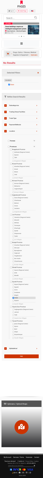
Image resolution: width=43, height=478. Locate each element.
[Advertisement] (21, 378)
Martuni (16, 203)
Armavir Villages (19, 192)
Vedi (15, 174)
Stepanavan (17, 233)
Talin (15, 157)
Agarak (16, 287)
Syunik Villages (18, 304)
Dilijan (16, 331)
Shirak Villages (18, 279)
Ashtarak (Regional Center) (22, 152)
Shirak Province (17, 267)
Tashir (16, 236)
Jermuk (16, 312)
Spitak (16, 230)
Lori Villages (18, 239)
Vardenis (17, 208)
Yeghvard (17, 253)
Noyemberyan (18, 334)
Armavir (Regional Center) (21, 183)
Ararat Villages (18, 178)
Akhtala (16, 222)
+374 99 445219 (31, 463)
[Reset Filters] (38, 72)
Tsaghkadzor (18, 256)
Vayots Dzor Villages (20, 318)
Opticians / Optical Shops (17, 404)
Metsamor (17, 186)
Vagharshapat (18, 188)
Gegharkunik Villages (20, 212)
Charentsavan (18, 261)
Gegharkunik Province (19, 195)
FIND (21, 356)
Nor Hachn (17, 258)
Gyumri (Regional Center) (21, 270)
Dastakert (17, 292)
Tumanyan (17, 225)
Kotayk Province (17, 242)
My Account (7, 457)
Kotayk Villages (18, 264)
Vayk (15, 315)
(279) (9, 23)
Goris (16, 290)
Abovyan (17, 248)
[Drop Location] (38, 80)
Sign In (12, 11)
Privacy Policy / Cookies (32, 461)
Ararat (16, 169)
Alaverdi (16, 220)
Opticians (34, 55)
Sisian (12, 84)
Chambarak (17, 200)
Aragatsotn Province (18, 149)
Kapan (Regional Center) (21, 284)
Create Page (22, 11)
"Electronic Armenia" (10, 461)
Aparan (16, 155)
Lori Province (16, 214)
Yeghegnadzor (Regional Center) (23, 309)
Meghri (16, 295)
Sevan (16, 206)
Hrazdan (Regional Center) (22, 245)
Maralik (16, 275)
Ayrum (16, 326)
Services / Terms (18, 457)
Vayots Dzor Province (19, 307)
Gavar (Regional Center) (21, 197)
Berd (15, 329)
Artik (15, 273)
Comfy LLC (21, 461)
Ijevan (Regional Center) (21, 323)
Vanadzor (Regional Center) (22, 217)
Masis (16, 172)
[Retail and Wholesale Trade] (8, 54)
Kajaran (16, 300)
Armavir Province (17, 180)
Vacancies (29, 457)
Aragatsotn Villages (20, 161)
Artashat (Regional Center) (22, 166)
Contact (36, 457)
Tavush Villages (18, 338)
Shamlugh (17, 228)
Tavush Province (17, 321)
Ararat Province (17, 164)
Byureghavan (18, 250)
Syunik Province (17, 281)
